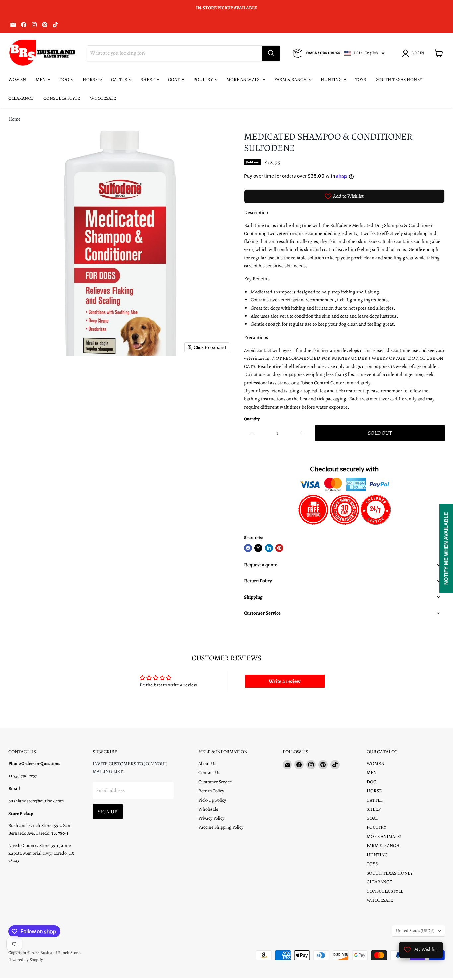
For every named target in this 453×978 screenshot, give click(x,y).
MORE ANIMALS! (244, 79)
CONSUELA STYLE (61, 98)
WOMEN (17, 79)
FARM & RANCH (291, 79)
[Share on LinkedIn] (269, 548)
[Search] (271, 53)
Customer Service (215, 782)
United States (415, 931)
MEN (41, 79)
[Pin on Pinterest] (279, 548)
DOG (64, 79)
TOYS (360, 79)
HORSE (90, 79)
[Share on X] (258, 548)
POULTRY (203, 79)
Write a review (285, 681)
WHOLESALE (103, 98)
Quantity (252, 419)
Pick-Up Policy (212, 800)
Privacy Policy (211, 818)
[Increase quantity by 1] (302, 433)
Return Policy (211, 791)
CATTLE (119, 79)
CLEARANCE (20, 98)
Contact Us (209, 772)
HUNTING (332, 79)
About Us (207, 763)
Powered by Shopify (25, 959)
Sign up (107, 811)
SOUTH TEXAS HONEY (399, 79)
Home (14, 119)
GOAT (174, 79)
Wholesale (208, 809)
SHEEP (148, 79)
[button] (414, 53)
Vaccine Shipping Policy (220, 827)
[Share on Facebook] (248, 548)
